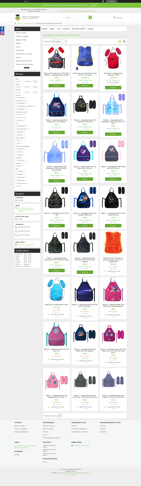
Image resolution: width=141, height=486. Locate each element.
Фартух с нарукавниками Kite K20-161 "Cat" (56, 350)
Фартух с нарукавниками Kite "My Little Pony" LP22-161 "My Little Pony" (113, 351)
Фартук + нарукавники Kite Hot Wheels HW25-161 (84, 214)
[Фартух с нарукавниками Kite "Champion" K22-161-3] (84, 105)
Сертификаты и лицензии (24, 54)
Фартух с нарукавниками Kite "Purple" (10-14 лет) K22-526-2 (113, 396)
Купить (57, 85)
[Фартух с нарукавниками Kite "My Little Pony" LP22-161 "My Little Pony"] (113, 334)
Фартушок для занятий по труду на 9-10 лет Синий (85, 74)
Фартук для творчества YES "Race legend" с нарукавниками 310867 (57, 74)
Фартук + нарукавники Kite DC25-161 (56, 214)
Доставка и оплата (78, 29)
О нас (59, 29)
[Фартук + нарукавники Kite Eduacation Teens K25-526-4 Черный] (84, 243)
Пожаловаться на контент (64, 472)
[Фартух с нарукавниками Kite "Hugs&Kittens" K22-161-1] (56, 380)
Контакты (66, 29)
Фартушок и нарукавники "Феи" (56, 305)
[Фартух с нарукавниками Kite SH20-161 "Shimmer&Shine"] (113, 289)
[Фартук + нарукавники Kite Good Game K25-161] (113, 198)
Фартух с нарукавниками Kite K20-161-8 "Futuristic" (85, 305)
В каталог (94, 5)
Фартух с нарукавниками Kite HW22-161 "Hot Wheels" (85, 350)
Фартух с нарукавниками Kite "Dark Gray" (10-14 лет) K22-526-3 (84, 396)
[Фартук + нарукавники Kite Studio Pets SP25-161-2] (113, 151)
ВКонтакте (103, 432)
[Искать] (90, 17)
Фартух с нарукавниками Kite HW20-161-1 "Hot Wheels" (57, 121)
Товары (19, 23)
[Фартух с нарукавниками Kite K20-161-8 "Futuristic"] (84, 289)
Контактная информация (79, 429)
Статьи (18, 47)
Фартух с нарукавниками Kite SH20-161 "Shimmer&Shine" (113, 305)
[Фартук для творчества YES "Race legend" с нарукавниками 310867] (56, 58)
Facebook (103, 426)
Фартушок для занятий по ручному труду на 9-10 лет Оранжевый (113, 259)
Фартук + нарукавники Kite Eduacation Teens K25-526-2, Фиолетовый (56, 168)
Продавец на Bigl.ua (70, 471)
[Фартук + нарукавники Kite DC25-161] (56, 198)
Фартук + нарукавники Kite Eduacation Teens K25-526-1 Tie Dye (113, 121)
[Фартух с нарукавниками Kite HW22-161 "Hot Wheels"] (84, 334)
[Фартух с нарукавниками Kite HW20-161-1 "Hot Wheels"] (56, 105)
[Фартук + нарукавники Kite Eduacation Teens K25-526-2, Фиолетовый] (56, 151)
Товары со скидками (22, 36)
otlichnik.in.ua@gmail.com (26, 245)
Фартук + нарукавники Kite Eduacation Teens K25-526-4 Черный (85, 259)
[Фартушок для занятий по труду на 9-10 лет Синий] (84, 58)
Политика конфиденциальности (80, 472)
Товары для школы (29, 23)
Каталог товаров (21, 33)
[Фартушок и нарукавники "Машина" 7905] (113, 58)
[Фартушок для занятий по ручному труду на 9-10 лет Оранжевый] (113, 243)
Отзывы (90, 29)
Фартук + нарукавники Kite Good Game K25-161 (113, 214)
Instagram (103, 429)
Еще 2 (19, 186)
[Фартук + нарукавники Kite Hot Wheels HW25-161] (84, 198)
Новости (18, 43)
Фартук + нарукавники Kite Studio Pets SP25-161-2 (113, 167)
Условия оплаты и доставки (24, 64)
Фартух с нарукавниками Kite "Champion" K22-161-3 (85, 121)
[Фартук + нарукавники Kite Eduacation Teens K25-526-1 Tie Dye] (113, 105)
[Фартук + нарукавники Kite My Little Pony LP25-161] (84, 151)
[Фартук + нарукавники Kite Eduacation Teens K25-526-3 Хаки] (56, 243)
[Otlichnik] (17, 17)
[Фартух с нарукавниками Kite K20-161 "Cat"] (56, 334)
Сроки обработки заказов (24, 61)
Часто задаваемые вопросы (51, 437)
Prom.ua (79, 469)
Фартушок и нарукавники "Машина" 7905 (113, 74)
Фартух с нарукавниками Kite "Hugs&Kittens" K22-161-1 (57, 396)
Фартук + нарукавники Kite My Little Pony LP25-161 (85, 167)
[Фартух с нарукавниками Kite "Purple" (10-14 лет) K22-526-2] (113, 380)
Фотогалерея (20, 50)
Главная (44, 29)
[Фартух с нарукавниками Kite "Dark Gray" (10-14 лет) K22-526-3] (84, 380)
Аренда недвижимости (21, 432)
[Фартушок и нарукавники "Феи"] (56, 289)
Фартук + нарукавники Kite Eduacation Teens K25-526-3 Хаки (56, 259)
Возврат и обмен (21, 40)
